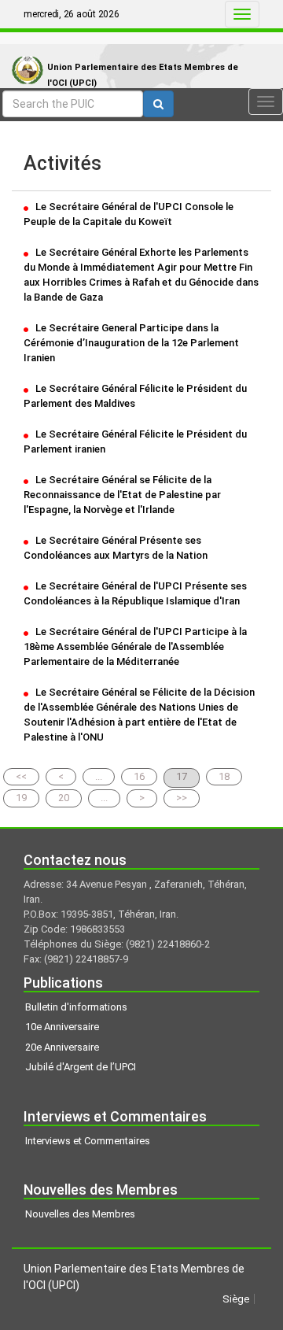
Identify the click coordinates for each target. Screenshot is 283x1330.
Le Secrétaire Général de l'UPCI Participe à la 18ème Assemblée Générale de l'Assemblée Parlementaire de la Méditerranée (135, 646)
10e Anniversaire (62, 1027)
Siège (235, 1299)
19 (21, 798)
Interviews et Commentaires (87, 1141)
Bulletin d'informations (76, 1007)
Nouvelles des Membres (80, 1214)
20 (63, 798)
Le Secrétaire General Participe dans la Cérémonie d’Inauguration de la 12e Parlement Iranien (131, 343)
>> (181, 798)
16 (139, 776)
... (98, 776)
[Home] (23, 54)
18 (224, 776)
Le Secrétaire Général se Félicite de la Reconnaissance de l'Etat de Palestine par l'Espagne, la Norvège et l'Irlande (122, 494)
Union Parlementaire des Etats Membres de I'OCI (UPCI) (142, 75)
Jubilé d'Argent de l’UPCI (80, 1067)
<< (21, 776)
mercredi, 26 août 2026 (71, 14)
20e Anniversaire (62, 1047)
